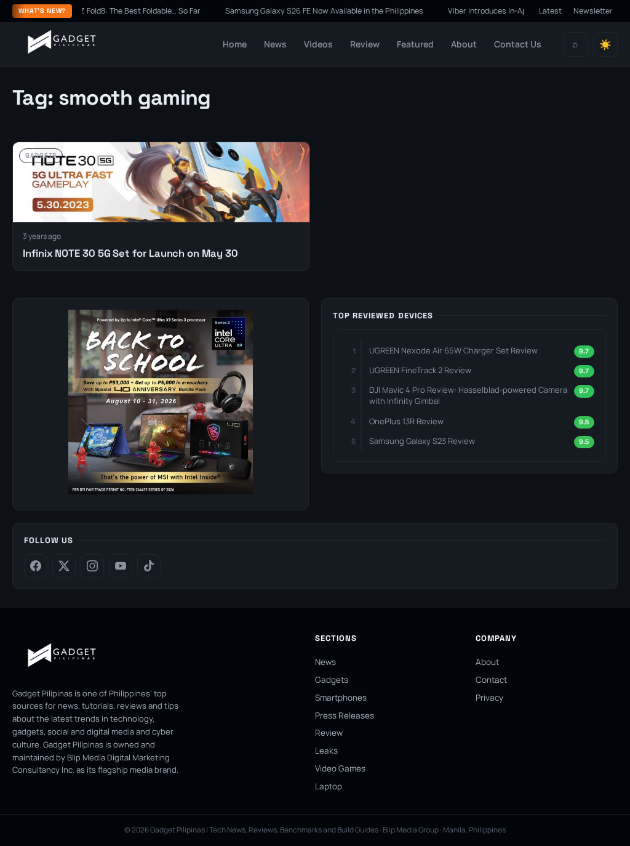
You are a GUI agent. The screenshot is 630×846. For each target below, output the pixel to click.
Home (235, 44)
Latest (550, 11)
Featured (415, 44)
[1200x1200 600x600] (160, 491)
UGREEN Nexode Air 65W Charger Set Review (453, 350)
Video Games (340, 768)
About (464, 44)
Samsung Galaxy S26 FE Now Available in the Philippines (312, 11)
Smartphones (341, 697)
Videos (318, 44)
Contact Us (517, 44)
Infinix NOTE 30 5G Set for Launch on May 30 (130, 253)
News (275, 44)
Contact (491, 679)
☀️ (605, 44)
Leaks (326, 750)
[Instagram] (92, 566)
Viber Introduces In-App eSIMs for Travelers (512, 11)
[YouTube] (120, 566)
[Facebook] (35, 566)
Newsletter (593, 11)
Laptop (328, 786)
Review (365, 44)
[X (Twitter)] (64, 566)
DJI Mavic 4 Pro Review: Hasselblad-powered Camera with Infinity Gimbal (468, 395)
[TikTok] (149, 566)
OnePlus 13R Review (406, 421)
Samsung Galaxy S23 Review (422, 440)
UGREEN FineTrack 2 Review (420, 370)
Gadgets (331, 679)
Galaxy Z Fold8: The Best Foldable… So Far (114, 11)
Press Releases (344, 715)
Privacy (489, 697)
